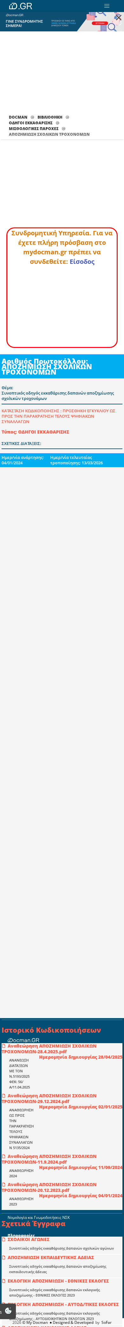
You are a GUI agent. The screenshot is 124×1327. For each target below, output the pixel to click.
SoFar (106, 1322)
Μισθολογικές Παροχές (34, 128)
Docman (18, 117)
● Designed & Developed (71, 1322)
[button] (107, 6)
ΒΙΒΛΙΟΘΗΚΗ (50, 117)
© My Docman (35, 1322)
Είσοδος (82, 261)
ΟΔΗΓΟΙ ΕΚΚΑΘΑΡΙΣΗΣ (30, 123)
